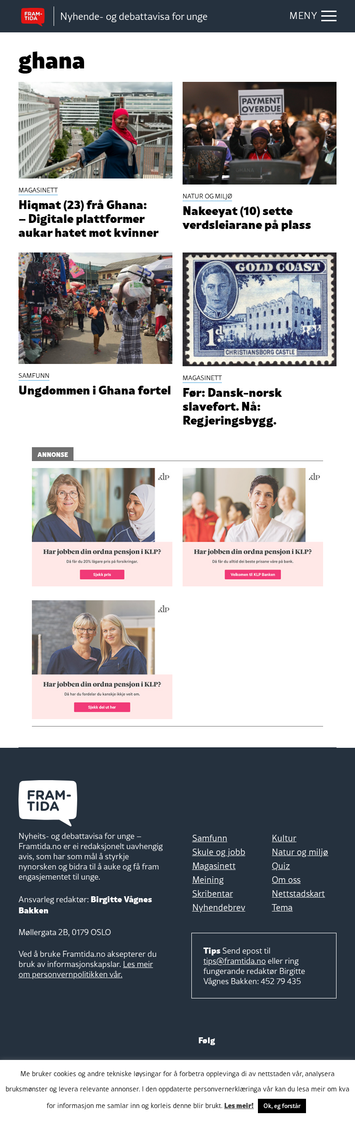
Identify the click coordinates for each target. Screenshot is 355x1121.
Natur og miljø (300, 852)
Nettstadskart (298, 893)
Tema (282, 907)
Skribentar (212, 893)
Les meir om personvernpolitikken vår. (85, 969)
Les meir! (239, 1105)
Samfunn (209, 838)
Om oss (286, 880)
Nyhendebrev (218, 907)
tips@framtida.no (234, 961)
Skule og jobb (218, 852)
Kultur (284, 838)
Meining (208, 880)
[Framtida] (36, 16)
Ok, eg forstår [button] (281, 1106)
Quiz (281, 866)
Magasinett (214, 866)
